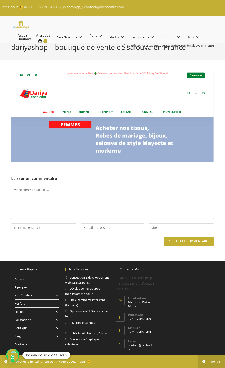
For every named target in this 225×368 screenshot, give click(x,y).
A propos (21, 287)
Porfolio (20, 303)
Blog (18, 336)
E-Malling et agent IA (83, 323)
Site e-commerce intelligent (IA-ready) (85, 302)
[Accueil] (123, 46)
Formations (23, 320)
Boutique (21, 328)
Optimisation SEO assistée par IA (87, 313)
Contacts (21, 344)
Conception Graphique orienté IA (82, 341)
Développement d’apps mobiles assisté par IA (82, 291)
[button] (12, 355)
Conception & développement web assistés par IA (87, 280)
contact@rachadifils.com (143, 347)
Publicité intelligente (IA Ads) (88, 333)
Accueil (19, 279)
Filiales (19, 312)
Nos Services (24, 295)
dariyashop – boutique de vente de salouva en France (179, 46)
